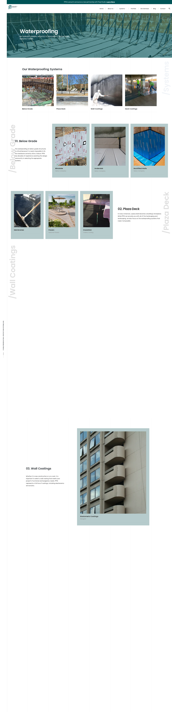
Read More (29, 103)
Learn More (111, 2)
